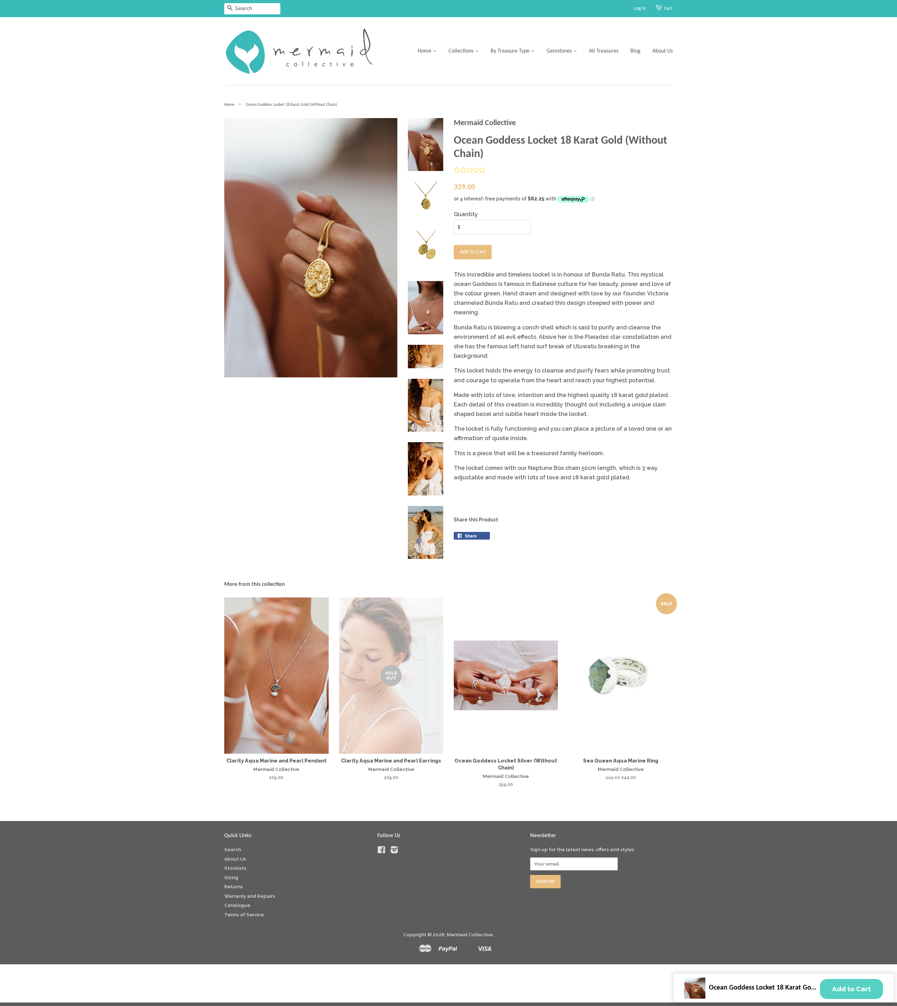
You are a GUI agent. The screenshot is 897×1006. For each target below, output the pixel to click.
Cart (668, 8)
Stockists (235, 868)
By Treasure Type (511, 51)
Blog (635, 51)
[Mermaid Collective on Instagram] (394, 851)
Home (425, 51)
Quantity (466, 214)
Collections (461, 51)
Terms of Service (244, 914)
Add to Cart (851, 989)
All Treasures (603, 51)
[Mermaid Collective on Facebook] (381, 851)
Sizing (231, 877)
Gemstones (560, 51)
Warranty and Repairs (249, 896)
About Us (662, 51)
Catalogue (237, 905)
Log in (640, 8)
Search (232, 849)
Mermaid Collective (470, 934)
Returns (233, 886)
